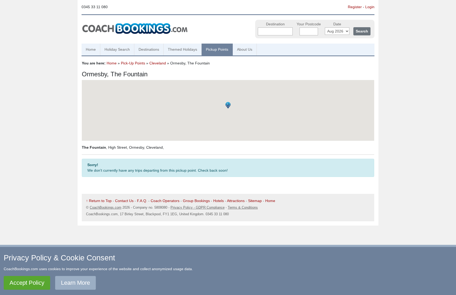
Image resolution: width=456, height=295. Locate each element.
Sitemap (255, 201)
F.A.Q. (142, 201)
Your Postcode (309, 24)
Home (91, 49)
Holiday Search (117, 49)
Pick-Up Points (133, 63)
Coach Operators (165, 201)
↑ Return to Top (99, 201)
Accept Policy (27, 282)
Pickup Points (217, 49)
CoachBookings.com (105, 207)
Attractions (236, 201)
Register (355, 7)
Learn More (75, 282)
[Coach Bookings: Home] (135, 28)
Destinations (149, 49)
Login (369, 7)
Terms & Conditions (243, 207)
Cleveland (157, 63)
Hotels (218, 201)
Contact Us (124, 201)
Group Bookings (196, 201)
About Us (244, 49)
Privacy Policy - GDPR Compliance (197, 207)
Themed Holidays (182, 49)
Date (337, 24)
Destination (275, 24)
